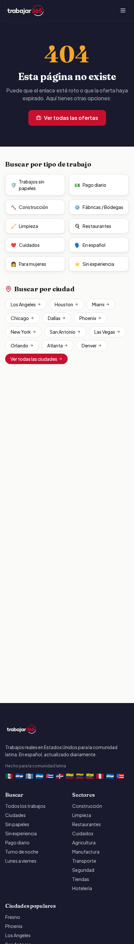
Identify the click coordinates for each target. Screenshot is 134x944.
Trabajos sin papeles (27, 185)
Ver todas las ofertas (71, 117)
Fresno (12, 917)
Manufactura (86, 852)
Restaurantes (92, 226)
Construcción (29, 207)
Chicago (20, 318)
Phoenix (87, 318)
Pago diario (90, 185)
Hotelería (82, 888)
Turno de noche (21, 852)
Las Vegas (104, 332)
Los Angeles (23, 304)
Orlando (19, 345)
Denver (89, 345)
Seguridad (83, 870)
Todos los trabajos (25, 806)
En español (89, 245)
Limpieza (24, 226)
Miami (98, 304)
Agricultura (84, 842)
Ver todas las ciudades (33, 359)
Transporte (84, 861)
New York (21, 332)
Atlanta (55, 345)
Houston (64, 304)
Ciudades (15, 815)
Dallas (54, 318)
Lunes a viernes (20, 861)
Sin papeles (17, 824)
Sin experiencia (94, 264)
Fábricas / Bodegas (98, 207)
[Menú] (123, 10)
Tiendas (80, 879)
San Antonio (62, 332)
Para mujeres (28, 264)
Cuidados (25, 245)
